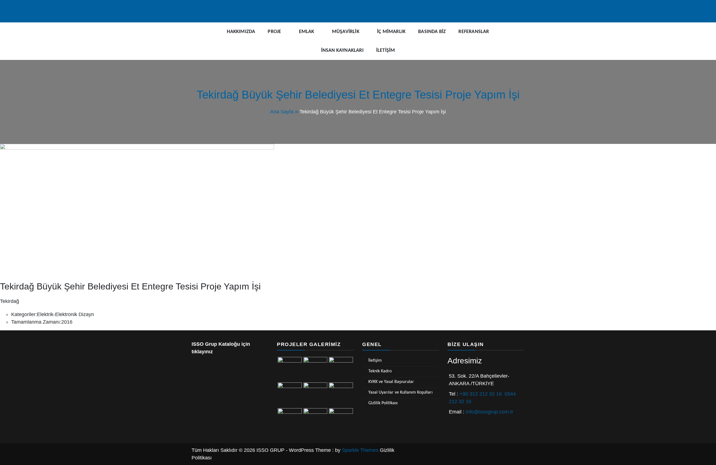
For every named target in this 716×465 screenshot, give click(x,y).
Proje (274, 31)
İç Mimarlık (391, 31)
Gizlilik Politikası (383, 403)
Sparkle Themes (360, 450)
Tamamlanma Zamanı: (36, 322)
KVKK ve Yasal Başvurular (391, 382)
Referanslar (473, 31)
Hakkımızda (241, 31)
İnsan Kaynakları (342, 50)
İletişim (385, 50)
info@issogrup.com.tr (489, 412)
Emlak (306, 31)
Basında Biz (432, 31)
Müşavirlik (345, 31)
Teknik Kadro (380, 371)
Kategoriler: (24, 314)
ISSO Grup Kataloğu (216, 344)
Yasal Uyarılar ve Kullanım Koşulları (400, 392)
